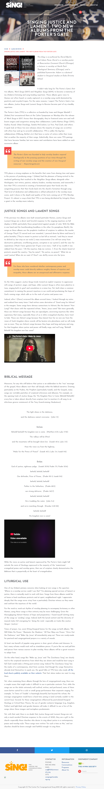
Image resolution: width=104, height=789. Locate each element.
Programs (84, 5)
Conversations (71, 5)
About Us (94, 5)
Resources (59, 5)
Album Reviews (16, 49)
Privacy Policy (81, 787)
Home (6, 49)
